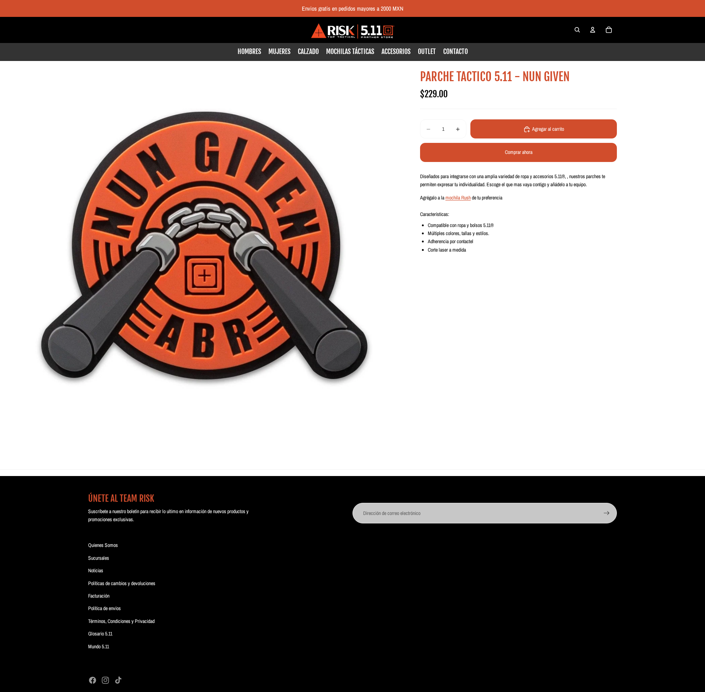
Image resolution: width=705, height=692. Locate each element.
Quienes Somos (103, 545)
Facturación (98, 595)
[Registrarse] (607, 513)
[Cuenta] (593, 30)
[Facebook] (92, 680)
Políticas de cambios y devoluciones (121, 583)
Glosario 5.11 (100, 633)
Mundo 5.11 (98, 646)
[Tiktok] (118, 680)
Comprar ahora (518, 152)
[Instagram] (105, 680)
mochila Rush (458, 198)
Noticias (95, 570)
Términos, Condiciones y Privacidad (121, 621)
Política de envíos (104, 608)
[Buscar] (577, 30)
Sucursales (98, 558)
